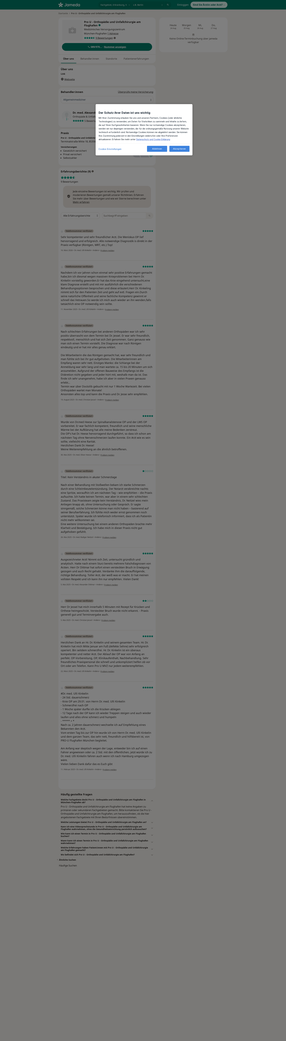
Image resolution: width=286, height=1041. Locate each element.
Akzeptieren (179, 148)
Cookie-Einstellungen (110, 149)
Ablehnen (157, 148)
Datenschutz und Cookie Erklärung (153, 139)
